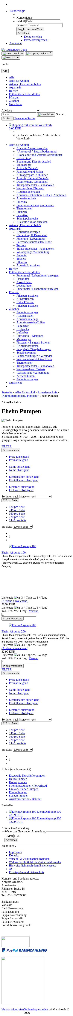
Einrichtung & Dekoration (31, 235)
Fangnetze (22, 325)
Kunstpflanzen (25, 298)
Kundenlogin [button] (17, 10)
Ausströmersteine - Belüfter (25, 799)
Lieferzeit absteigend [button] (21, 490)
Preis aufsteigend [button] (19, 456)
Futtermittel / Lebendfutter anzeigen (37, 275)
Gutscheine (15, 104)
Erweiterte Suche (24, 118)
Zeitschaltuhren (25, 376)
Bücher (13, 90)
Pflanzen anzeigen (27, 295)
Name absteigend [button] (19, 470)
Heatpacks (22, 329)
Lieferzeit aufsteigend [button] (21, 486)
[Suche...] (46, 114)
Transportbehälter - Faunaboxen (35, 185)
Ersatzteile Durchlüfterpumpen (27, 775)
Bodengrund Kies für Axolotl (33, 161)
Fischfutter (22, 278)
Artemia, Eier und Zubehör (25, 84)
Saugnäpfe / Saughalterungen (33, 349)
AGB (12, 868)
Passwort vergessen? (36, 40)
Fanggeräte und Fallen (29, 171)
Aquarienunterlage (27, 319)
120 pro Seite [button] (17, 506)
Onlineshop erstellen (36, 1009)
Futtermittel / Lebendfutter (24, 94)
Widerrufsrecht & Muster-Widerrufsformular (35, 862)
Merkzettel (15, 43)
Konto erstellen (33, 36)
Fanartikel (22, 215)
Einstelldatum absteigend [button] (23, 480)
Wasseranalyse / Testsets (30, 369)
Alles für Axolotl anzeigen (32, 148)
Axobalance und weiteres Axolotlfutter (39, 154)
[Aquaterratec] (14, 49)
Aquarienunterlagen (28, 191)
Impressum (15, 852)
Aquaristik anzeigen (28, 231)
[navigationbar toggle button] (12, 53)
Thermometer (24, 208)
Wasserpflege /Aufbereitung (32, 252)
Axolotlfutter (24, 282)
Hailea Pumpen (18, 778)
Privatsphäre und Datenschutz (26, 872)
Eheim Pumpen (18, 792)
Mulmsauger (23, 164)
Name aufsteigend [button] (19, 466)
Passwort (21, 25)
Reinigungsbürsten (27, 345)
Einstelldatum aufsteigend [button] (24, 476)
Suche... (61, 114)
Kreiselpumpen (18, 782)
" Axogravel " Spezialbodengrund (36, 151)
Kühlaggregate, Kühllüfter (32, 175)
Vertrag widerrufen (12, 1009)
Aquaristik (15, 87)
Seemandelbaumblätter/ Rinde (34, 242)
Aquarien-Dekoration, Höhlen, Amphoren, (41, 195)
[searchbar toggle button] (10, 57)
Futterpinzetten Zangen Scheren (35, 205)
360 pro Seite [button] (17, 513)
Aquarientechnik (26, 198)
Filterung (21, 201)
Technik (21, 245)
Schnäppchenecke (27, 218)
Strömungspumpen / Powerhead (28, 785)
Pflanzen (14, 97)
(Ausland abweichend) (14, 600)
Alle (11, 77)
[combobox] (10, 450)
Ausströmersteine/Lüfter (30, 322)
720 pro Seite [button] (17, 517)
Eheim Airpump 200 (13, 631)
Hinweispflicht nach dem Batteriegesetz (32, 865)
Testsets (21, 258)
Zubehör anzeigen (27, 312)
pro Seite (6, 526)
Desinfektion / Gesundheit (31, 181)
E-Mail (20, 21)
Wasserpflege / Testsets (30, 188)
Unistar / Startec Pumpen (23, 789)
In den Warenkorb (12, 618)
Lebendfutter (24, 285)
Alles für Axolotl (19, 80)
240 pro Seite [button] (17, 510)
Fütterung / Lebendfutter (30, 238)
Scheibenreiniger (26, 352)
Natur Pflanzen (25, 302)
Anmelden (11, 840)
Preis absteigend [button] (18, 460)
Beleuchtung (23, 158)
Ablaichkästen (24, 315)
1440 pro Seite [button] (17, 520)
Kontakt (14, 855)
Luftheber (22, 332)
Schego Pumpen (18, 795)
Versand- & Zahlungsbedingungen (29, 858)
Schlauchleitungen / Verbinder (34, 355)
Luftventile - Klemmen (29, 335)
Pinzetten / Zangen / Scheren (33, 342)
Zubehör (14, 100)
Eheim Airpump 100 (13, 552)
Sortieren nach (10, 496)
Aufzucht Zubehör (27, 168)
